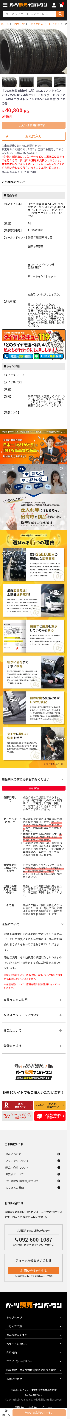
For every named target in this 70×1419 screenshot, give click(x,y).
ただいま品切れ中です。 (33, 125)
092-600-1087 (35, 1239)
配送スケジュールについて (21, 1015)
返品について (11, 924)
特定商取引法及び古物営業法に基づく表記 (31, 1370)
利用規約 (11, 1352)
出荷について (13, 1154)
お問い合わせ (14, 1378)
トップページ (14, 1317)
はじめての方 (14, 1326)
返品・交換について (17, 1167)
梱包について (12, 1030)
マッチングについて (17, 1160)
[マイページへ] (54, 6)
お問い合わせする (33, 1270)
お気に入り (33, 136)
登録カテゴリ (12, 1045)
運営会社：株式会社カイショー (33, 1407)
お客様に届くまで (16, 1334)
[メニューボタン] (6, 5)
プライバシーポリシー (19, 1361)
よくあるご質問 (14, 1187)
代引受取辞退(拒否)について (22, 1180)
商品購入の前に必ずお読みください (25, 779)
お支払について (14, 1174)
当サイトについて (16, 1343)
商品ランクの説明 (15, 999)
